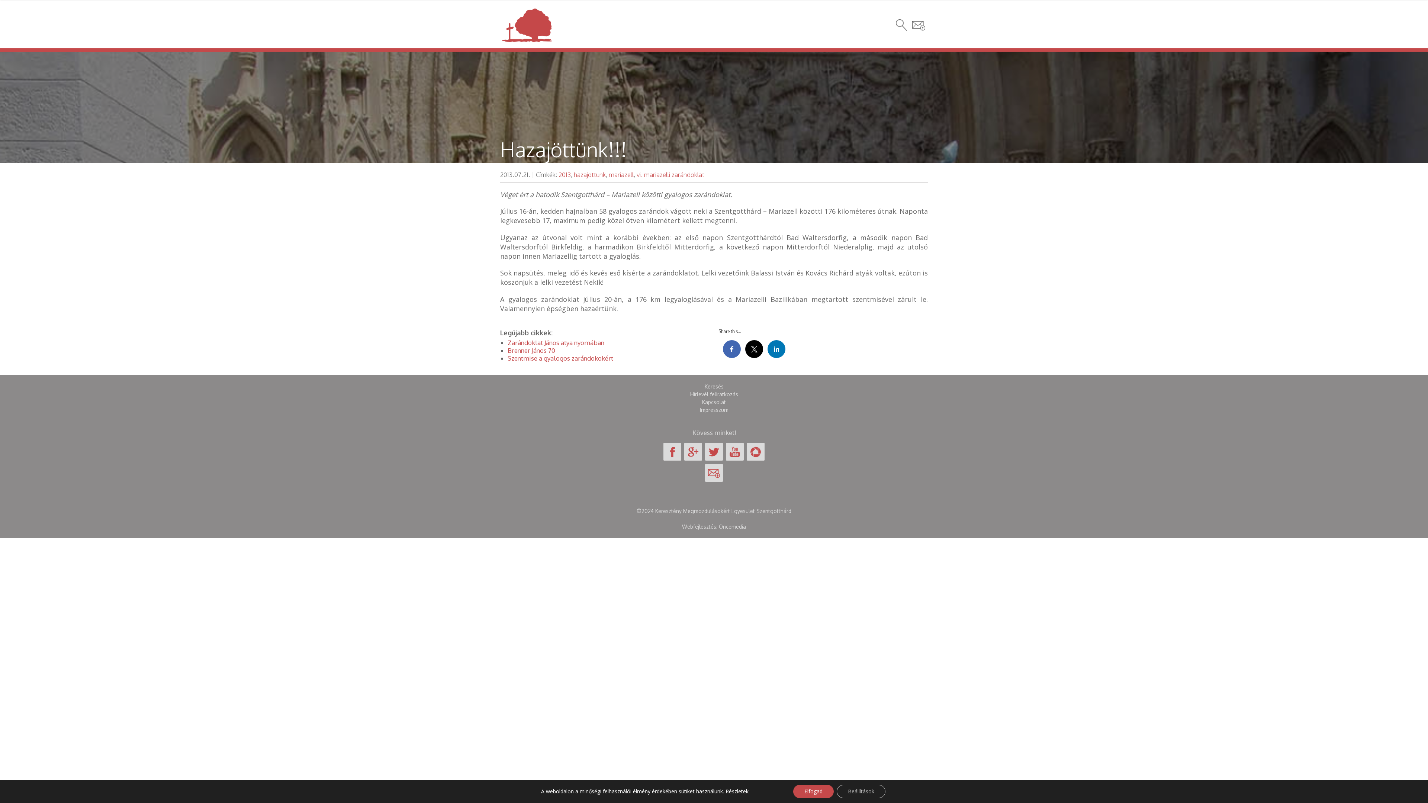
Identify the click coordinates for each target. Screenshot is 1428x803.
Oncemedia (732, 526)
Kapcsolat (714, 402)
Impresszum (714, 410)
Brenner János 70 (531, 350)
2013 (565, 174)
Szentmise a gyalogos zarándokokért (560, 358)
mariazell (621, 174)
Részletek (737, 791)
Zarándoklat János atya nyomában (556, 342)
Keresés (714, 386)
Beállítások (861, 791)
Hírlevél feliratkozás (714, 394)
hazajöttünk (590, 174)
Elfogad (813, 791)
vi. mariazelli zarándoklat (670, 174)
